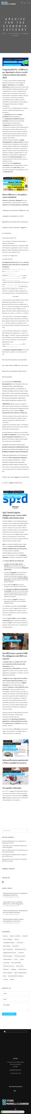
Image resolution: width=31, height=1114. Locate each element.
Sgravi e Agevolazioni (10, 749)
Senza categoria (16, 180)
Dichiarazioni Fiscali (20, 949)
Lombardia (6, 962)
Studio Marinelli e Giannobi (12, 743)
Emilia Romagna (7, 956)
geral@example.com (15, 1070)
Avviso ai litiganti (7, 939)
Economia (15, 35)
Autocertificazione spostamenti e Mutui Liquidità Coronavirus (15, 761)
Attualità (25, 936)
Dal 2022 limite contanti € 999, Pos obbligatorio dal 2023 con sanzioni (15, 656)
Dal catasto (20, 942)
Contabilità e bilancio (10, 62)
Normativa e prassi (8, 966)
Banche (6, 746)
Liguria (22, 959)
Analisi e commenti (15, 936)
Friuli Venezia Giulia (19, 956)
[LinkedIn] (3, 882)
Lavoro (16, 959)
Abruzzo (5, 936)
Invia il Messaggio (9, 1014)
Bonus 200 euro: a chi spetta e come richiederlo (14, 195)
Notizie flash (19, 966)
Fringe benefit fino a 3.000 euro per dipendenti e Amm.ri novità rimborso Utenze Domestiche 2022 (15, 73)
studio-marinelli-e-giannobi (12, 897)
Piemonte (6, 969)
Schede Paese (22, 969)
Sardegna (13, 969)
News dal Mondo (16, 962)
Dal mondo (15, 946)
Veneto (12, 979)
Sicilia (4, 976)
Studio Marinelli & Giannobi (18, 33)
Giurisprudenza (7, 959)
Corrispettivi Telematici (11, 788)
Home (4, 33)
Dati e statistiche (8, 949)
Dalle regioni (6, 946)
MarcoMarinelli (19, 59)
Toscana (5, 979)
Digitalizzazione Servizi (11, 494)
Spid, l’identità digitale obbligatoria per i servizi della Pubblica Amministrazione (14, 515)
